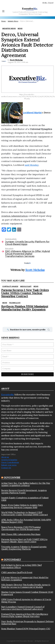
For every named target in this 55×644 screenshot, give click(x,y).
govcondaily (12, 559)
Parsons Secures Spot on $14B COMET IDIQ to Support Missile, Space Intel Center (24, 540)
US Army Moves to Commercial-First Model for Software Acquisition (24, 578)
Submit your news (8, 465)
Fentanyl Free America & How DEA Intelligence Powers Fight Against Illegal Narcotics (24, 615)
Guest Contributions (10, 462)
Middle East (25, 286)
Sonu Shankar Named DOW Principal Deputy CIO (25, 629)
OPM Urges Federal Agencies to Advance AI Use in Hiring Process (26, 600)
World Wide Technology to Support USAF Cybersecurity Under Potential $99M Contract (24, 513)
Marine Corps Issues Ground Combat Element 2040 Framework (27, 593)
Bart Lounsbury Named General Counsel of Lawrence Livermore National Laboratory (22, 608)
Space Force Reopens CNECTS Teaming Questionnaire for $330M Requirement (21, 528)
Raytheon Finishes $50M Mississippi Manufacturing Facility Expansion (24, 308)
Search (48, 330)
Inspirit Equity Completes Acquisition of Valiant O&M (25, 499)
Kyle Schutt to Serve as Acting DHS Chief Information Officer (21, 566)
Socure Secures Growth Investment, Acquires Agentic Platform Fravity (24, 491)
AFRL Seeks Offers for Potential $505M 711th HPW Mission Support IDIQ (26, 521)
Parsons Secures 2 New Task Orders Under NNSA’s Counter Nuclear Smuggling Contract (25, 293)
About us (5, 457)
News (36, 286)
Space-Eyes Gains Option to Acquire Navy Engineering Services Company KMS (22, 506)
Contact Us (6, 468)
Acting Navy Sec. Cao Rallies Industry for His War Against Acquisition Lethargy (25, 484)
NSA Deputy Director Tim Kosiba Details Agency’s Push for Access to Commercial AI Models (25, 586)
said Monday (32, 165)
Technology (14, 303)
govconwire (12, 477)
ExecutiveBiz (7, 394)
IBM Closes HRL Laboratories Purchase (20, 534)
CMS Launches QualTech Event (16, 572)
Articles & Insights (9, 460)
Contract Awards (10, 286)
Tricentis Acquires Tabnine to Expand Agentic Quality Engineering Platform (24, 548)
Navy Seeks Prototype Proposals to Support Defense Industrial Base (27, 622)
